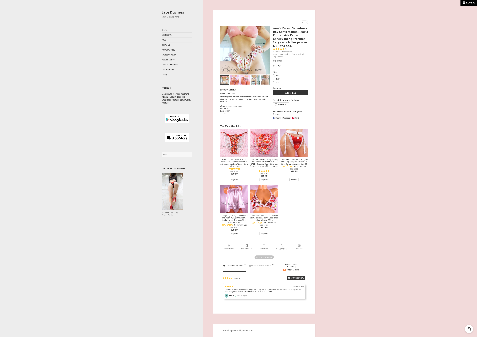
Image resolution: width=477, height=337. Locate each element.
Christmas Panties (170, 99)
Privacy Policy (168, 49)
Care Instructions (170, 64)
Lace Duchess (173, 12)
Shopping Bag (281, 248)
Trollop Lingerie (177, 96)
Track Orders (246, 248)
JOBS (164, 39)
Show (468, 3)
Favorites (264, 248)
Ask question (287, 52)
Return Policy (168, 59)
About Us (166, 44)
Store (275, 54)
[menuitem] (302, 22)
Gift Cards (299, 248)
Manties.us (167, 93)
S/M (277, 75)
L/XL (278, 79)
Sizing (164, 74)
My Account (229, 248)
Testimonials (168, 69)
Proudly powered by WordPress (238, 330)
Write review (297, 278)
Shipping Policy (169, 54)
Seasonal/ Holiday (287, 54)
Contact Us (167, 35)
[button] (281, 104)
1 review (276, 52)
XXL (277, 82)
